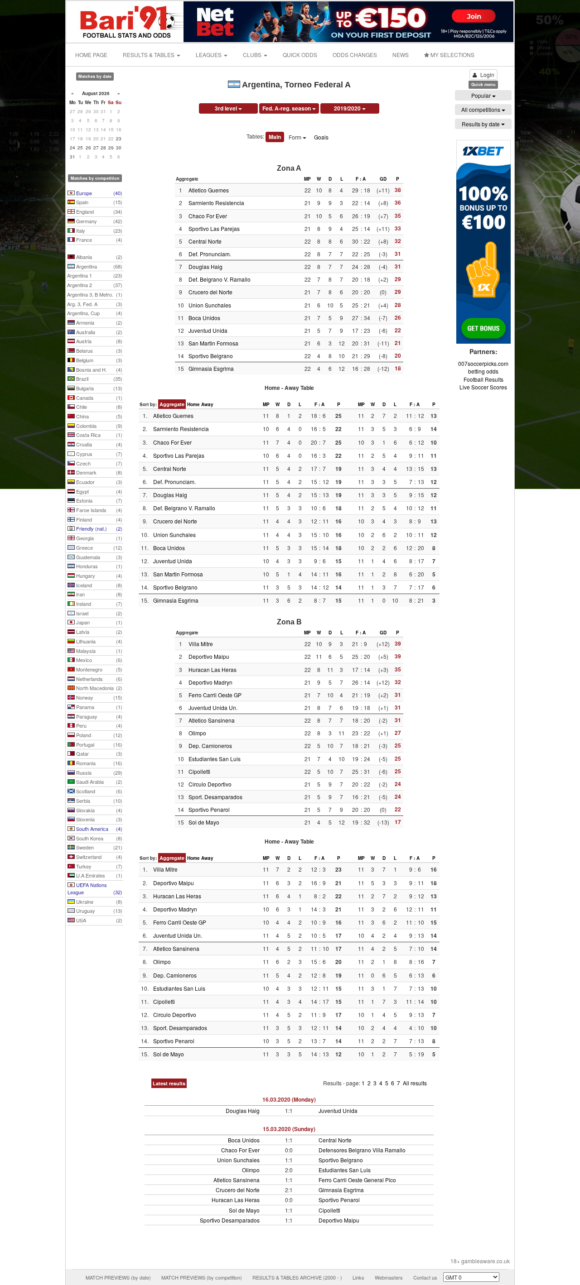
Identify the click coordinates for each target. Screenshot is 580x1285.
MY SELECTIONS (451, 54)
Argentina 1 (94, 275)
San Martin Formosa (213, 343)
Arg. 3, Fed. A (94, 303)
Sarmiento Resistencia (216, 202)
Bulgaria (98, 388)
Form (296, 137)
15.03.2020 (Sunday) (289, 1129)
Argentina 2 (94, 284)
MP (307, 179)
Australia (98, 332)
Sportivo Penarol (209, 809)
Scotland (98, 791)
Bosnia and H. (98, 369)
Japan (98, 622)
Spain (98, 202)
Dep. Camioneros (210, 745)
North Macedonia (98, 687)
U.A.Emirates (98, 875)
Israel (98, 613)
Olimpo (197, 733)
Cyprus (98, 453)
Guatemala (98, 557)
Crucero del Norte (210, 292)
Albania (98, 256)
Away (207, 404)
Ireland (98, 603)
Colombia (98, 425)
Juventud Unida (207, 330)
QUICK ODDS (300, 54)
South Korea (98, 838)
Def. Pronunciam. (209, 254)
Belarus (98, 350)
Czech (98, 463)
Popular (481, 95)
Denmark (98, 472)
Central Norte (205, 241)
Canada (98, 397)
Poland (98, 734)
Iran (98, 594)
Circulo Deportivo (210, 784)
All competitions (481, 109)
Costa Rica (98, 434)
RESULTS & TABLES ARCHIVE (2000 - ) (297, 1277)
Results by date (481, 124)
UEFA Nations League (95, 888)
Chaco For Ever (207, 216)
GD (383, 179)
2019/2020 (348, 108)
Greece (98, 547)
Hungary (98, 575)
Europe (98, 193)
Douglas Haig (205, 266)
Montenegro (98, 669)
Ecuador (98, 481)
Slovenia (98, 819)
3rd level (226, 108)
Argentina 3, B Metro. (94, 294)
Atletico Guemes (208, 190)
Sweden (98, 847)
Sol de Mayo (203, 822)
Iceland (98, 585)
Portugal (98, 744)
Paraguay (98, 716)
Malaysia (98, 650)
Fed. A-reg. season (287, 108)
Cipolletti (199, 771)
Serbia (98, 800)
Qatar (98, 753)
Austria (98, 341)
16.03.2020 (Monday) (289, 1099)
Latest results (169, 1083)
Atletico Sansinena (211, 720)
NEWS (400, 54)
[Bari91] (125, 20)
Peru (98, 725)
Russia (98, 772)
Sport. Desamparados (215, 797)
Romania (98, 763)
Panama (98, 706)
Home (193, 404)
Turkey (98, 866)
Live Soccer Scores (483, 387)
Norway (98, 697)
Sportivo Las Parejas (214, 228)
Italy (98, 230)
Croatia (98, 444)
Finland (98, 519)
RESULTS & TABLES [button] (149, 54)
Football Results (483, 379)
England (98, 211)
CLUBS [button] (253, 54)
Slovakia (98, 810)
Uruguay (98, 910)
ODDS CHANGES (355, 54)
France (98, 239)
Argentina (98, 266)
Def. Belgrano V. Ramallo (219, 279)
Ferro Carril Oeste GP (215, 695)
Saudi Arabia (98, 781)
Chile (98, 406)
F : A (361, 179)
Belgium (98, 360)
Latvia (98, 631)
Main (275, 137)
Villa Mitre (200, 643)
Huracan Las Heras (212, 669)
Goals (321, 137)
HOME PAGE (91, 54)
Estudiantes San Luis (214, 758)
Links (358, 1277)
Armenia (98, 322)
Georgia (98, 538)
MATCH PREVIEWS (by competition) (201, 1277)
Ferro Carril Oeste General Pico (357, 1180)
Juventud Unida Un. (212, 707)
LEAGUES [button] (209, 54)
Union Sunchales (209, 305)
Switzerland (98, 856)
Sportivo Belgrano (210, 356)
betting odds (483, 371)
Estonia (98, 500)
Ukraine (98, 901)
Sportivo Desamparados (230, 1220)
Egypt (98, 491)
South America (98, 828)
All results (415, 1083)
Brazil (98, 378)
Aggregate (172, 404)
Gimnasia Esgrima (211, 368)
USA (98, 920)
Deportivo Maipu (208, 656)
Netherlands (98, 678)
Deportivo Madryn (210, 682)
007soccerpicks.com (483, 363)
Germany (98, 221)
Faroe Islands (98, 509)
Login (487, 74)
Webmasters (389, 1277)
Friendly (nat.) (98, 528)
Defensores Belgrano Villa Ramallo (362, 1150)
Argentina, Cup (94, 312)
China (98, 416)
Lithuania (98, 641)
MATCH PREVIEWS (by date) (118, 1277)
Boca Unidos (204, 317)
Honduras (98, 566)
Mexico (98, 659)
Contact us (425, 1277)
